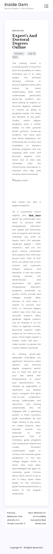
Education (18, 30)
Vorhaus (18, 53)
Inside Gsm (16, 4)
